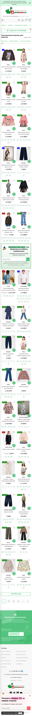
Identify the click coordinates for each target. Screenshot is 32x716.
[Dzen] (14, 693)
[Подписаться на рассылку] (28, 708)
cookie (16, 713)
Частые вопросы (5, 660)
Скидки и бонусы (21, 654)
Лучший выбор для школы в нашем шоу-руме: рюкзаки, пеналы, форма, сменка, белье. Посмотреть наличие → (14, 3)
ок (20, 713)
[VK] (17, 693)
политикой (24, 262)
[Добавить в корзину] (14, 63)
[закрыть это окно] (29, 695)
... (23, 601)
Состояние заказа (6, 664)
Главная (3, 25)
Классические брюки (26, 41)
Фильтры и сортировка (18, 31)
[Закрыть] (30, 3)
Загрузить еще (16, 594)
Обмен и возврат (6, 654)
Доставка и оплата (21, 651)
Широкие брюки (13, 41)
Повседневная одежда (21, 25)
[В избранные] (14, 50)
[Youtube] (21, 693)
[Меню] (2, 20)
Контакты (4, 667)
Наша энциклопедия (22, 657)
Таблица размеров (21, 660)
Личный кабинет (6, 651)
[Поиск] (19, 20)
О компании (19, 664)
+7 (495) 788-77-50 (16, 671)
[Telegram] (22, 671)
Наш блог (3, 657)
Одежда (10, 25)
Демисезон (4, 41)
